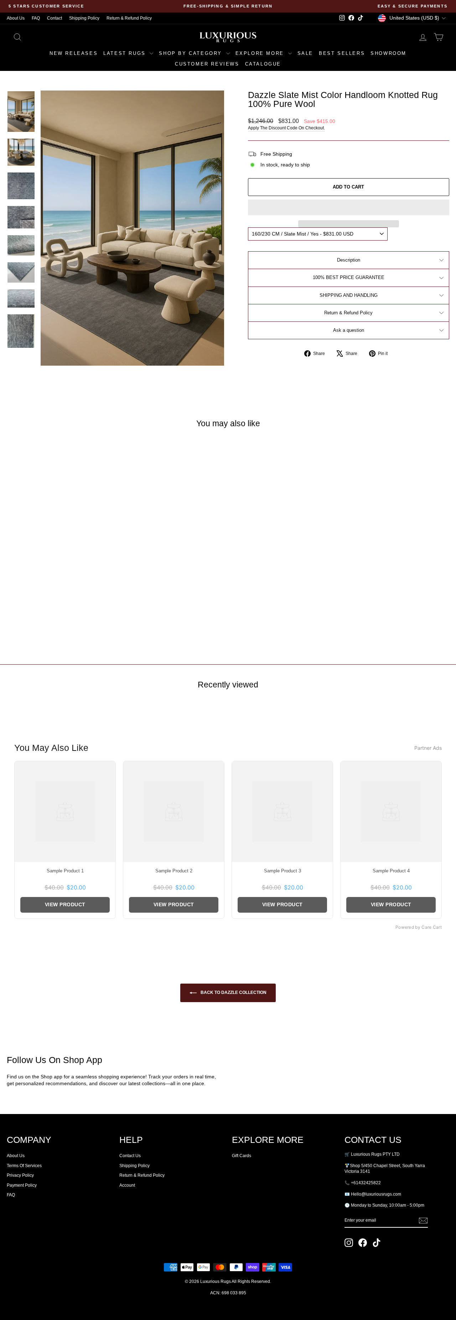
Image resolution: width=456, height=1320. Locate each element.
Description (348, 260)
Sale (305, 53)
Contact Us (130, 1155)
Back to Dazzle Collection (233, 992)
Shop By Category (191, 53)
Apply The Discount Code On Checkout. (286, 127)
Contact (54, 18)
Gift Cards (241, 1155)
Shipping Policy (84, 18)
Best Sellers (342, 53)
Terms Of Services (24, 1165)
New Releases (74, 53)
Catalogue (263, 64)
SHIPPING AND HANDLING (349, 295)
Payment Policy (22, 1185)
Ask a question (348, 330)
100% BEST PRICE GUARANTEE (348, 277)
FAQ (36, 18)
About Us (16, 18)
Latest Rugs (125, 53)
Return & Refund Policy (129, 18)
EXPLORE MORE (260, 53)
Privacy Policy (20, 1175)
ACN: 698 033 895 (228, 1292)
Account (127, 1185)
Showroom (388, 53)
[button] (348, 207)
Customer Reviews (207, 64)
